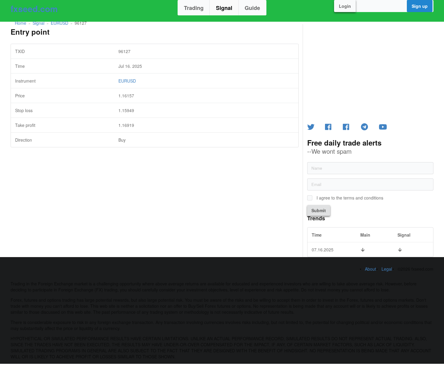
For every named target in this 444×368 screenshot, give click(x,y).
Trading (194, 8)
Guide (252, 8)
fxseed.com (34, 8)
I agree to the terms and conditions (350, 197)
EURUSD (59, 23)
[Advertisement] (155, 189)
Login (345, 6)
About (370, 269)
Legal (386, 269)
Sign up (420, 6)
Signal (224, 8)
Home (20, 23)
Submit (318, 210)
